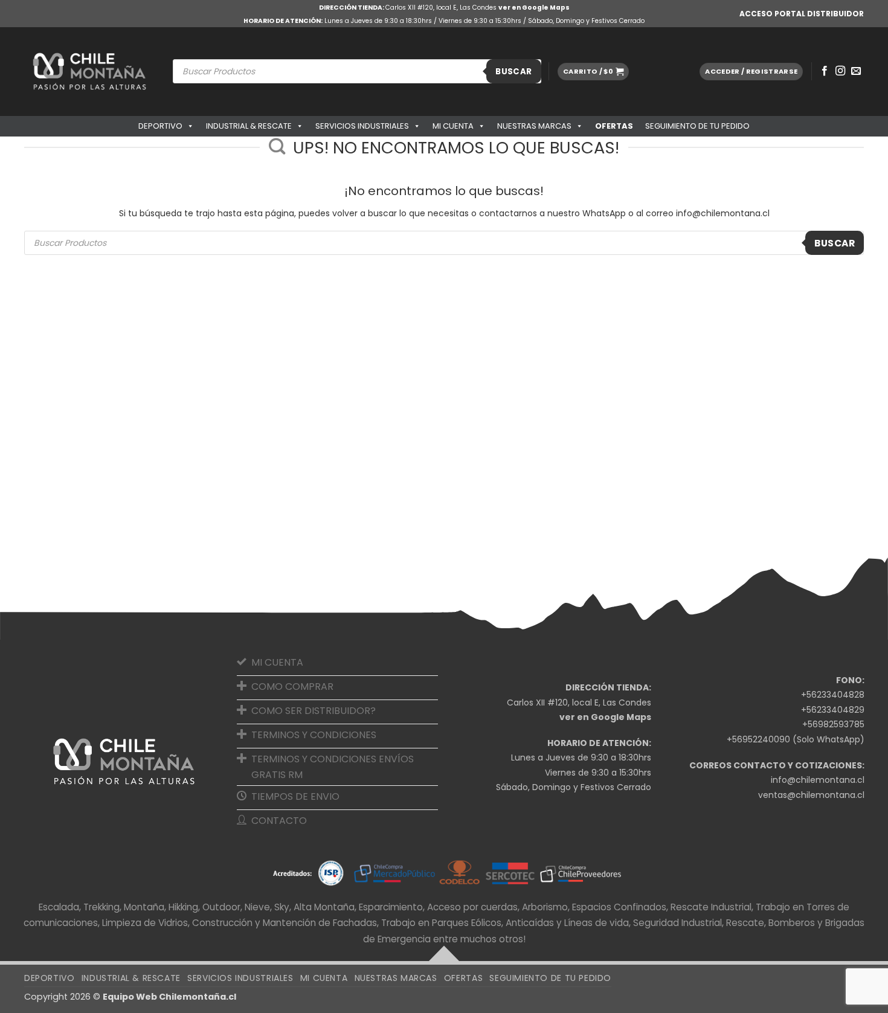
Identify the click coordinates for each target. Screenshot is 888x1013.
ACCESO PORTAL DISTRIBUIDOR (801, 13)
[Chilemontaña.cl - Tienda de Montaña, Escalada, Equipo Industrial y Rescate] (89, 71)
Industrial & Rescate (249, 126)
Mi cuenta (453, 126)
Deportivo (160, 126)
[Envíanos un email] (856, 71)
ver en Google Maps (534, 7)
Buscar (513, 71)
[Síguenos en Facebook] (824, 71)
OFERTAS (614, 126)
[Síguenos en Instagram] (840, 71)
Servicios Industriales (362, 126)
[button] (593, 71)
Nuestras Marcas (534, 126)
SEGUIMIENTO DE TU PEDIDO (697, 126)
